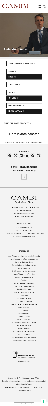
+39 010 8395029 (19, 208)
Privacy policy (23, 387)
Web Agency (10, 387)
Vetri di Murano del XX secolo (24, 338)
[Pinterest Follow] (32, 155)
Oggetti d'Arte (24, 316)
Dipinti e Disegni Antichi (24, 283)
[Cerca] (43, 6)
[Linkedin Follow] (21, 155)
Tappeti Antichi (24, 335)
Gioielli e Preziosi (24, 298)
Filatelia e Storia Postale (24, 292)
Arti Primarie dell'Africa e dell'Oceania (24, 256)
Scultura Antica (24, 328)
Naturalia (24, 310)
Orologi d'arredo (24, 319)
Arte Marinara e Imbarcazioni (24, 265)
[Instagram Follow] (38, 155)
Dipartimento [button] (15, 106)
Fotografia (24, 295)
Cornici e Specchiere (24, 277)
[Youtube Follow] (26, 155)
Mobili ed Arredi (24, 307)
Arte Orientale (24, 268)
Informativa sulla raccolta (24, 404)
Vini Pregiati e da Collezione (24, 341)
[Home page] (15, 6)
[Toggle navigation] (39, 6)
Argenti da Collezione (24, 262)
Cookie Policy (36, 387)
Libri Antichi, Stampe (24, 301)
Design (24, 280)
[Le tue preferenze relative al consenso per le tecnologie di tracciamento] (43, 401)
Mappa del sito (24, 362)
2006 (11, 77)
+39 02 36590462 (14, 234)
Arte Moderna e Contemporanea (24, 259)
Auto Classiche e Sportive (24, 274)
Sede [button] (11, 92)
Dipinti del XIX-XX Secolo (24, 286)
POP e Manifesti (24, 325)
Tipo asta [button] (13, 85)
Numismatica (15, 111)
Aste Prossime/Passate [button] (21, 64)
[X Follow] (15, 155)
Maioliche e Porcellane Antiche (24, 304)
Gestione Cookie (24, 391)
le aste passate (24, 134)
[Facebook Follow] (9, 155)
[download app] (24, 354)
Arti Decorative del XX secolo (24, 271)
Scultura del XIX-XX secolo (24, 332)
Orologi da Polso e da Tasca (24, 323)
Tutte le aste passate (16, 123)
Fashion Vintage (24, 289)
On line (12, 98)
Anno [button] (11, 72)
